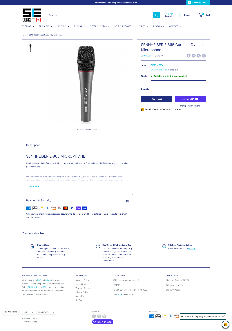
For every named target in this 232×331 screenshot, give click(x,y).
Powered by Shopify (29, 322)
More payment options (190, 106)
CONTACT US (175, 26)
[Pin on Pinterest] (194, 56)
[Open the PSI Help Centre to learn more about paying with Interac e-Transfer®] (225, 324)
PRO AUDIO (44, 26)
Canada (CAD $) (44, 312)
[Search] (156, 15)
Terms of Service (82, 288)
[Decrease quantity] (154, 89)
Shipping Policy (82, 280)
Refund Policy (81, 284)
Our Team (79, 300)
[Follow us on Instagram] (104, 316)
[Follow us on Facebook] (94, 316)
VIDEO (142, 26)
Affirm (48, 280)
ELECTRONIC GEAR (98, 26)
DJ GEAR (78, 26)
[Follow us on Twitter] (99, 316)
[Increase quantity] (168, 89)
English (26, 312)
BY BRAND (26, 26)
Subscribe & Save (200, 2)
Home (24, 35)
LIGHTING (61, 26)
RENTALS (157, 26)
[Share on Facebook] (189, 56)
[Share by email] (204, 56)
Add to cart (157, 99)
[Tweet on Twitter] (199, 56)
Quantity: (145, 89)
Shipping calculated (159, 70)
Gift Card (192, 248)
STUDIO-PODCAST (123, 26)
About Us (79, 296)
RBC (39, 280)
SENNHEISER (146, 56)
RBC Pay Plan (34, 287)
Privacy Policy (81, 292)
